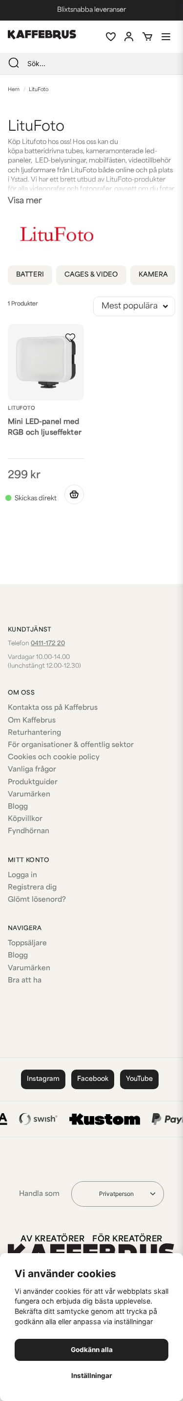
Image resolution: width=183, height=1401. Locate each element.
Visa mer (25, 201)
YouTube (139, 1079)
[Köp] (74, 494)
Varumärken (29, 794)
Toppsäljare (27, 943)
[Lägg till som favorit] (110, 37)
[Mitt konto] (129, 37)
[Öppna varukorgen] (147, 37)
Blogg (18, 807)
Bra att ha (24, 980)
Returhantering (34, 733)
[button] (70, 338)
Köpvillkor (25, 819)
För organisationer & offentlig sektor (71, 745)
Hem (14, 90)
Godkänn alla (92, 1350)
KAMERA (153, 275)
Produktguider (33, 782)
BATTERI (30, 275)
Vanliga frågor (32, 769)
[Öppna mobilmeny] (166, 37)
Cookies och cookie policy (54, 757)
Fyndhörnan (28, 831)
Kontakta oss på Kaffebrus (53, 708)
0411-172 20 (48, 644)
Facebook (92, 1079)
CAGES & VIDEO (91, 275)
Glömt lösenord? (37, 900)
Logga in (22, 875)
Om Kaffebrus (32, 720)
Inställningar (91, 1375)
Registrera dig (32, 887)
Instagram (43, 1079)
